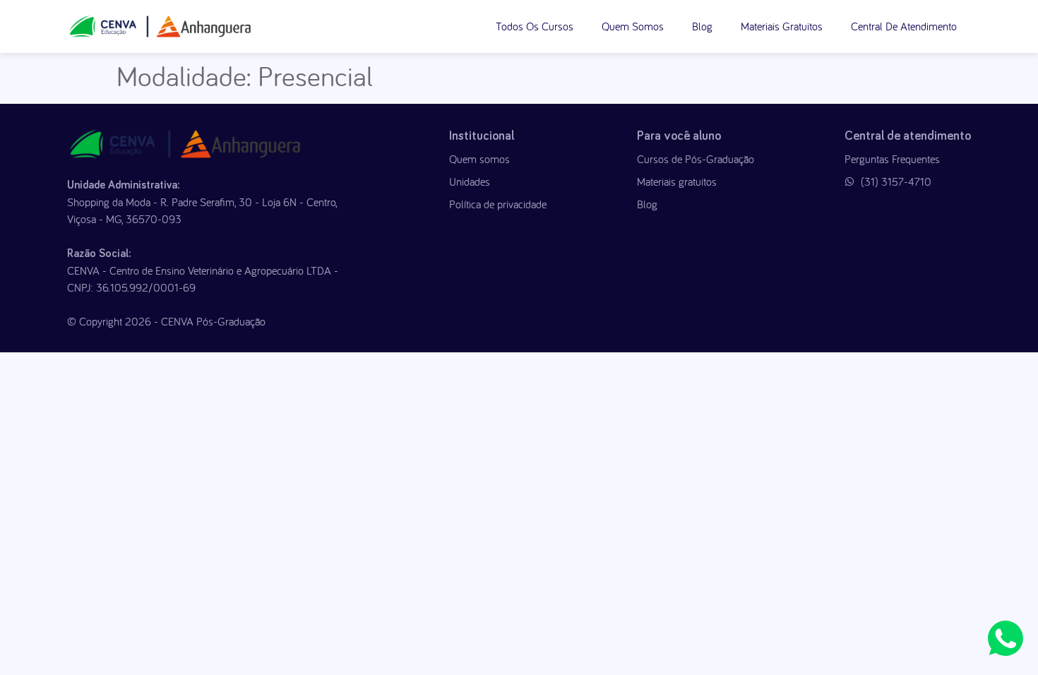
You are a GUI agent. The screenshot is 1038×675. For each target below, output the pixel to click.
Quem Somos (633, 26)
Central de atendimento (904, 26)
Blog (702, 26)
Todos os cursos (534, 26)
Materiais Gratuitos (782, 26)
